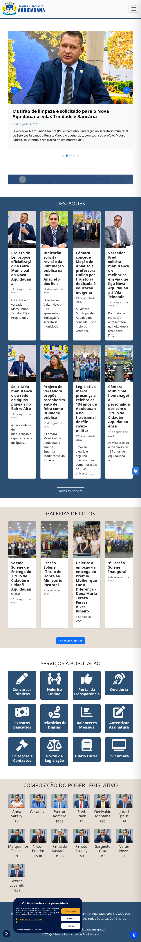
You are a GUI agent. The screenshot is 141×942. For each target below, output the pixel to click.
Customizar (70, 911)
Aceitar (71, 925)
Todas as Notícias (71, 491)
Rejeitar (71, 918)
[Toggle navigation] (134, 9)
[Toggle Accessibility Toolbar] (133, 934)
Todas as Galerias (70, 641)
